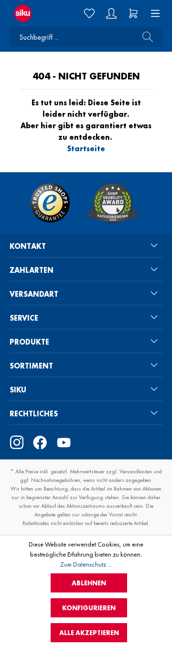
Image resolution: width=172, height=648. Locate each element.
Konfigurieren (89, 607)
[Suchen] (145, 37)
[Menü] (152, 13)
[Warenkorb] (133, 13)
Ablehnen (89, 583)
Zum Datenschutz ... (86, 564)
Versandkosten (135, 471)
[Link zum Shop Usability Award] (113, 203)
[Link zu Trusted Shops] (50, 203)
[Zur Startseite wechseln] (28, 13)
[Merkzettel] (89, 13)
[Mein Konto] (111, 13)
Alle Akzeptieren (89, 632)
